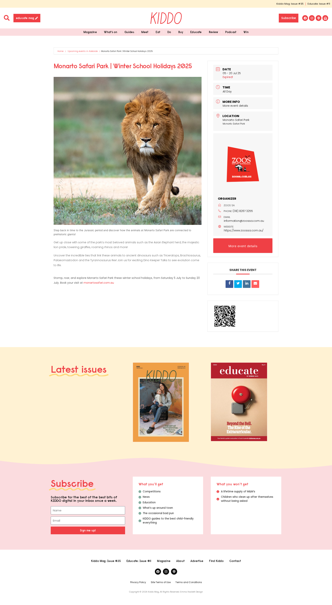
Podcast (230, 32)
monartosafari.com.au (99, 283)
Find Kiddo (216, 561)
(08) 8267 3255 (243, 211)
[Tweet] (238, 284)
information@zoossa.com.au (244, 221)
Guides (129, 32)
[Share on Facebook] (229, 284)
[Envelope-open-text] (325, 18)
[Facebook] (305, 18)
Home (60, 51)
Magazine (90, 32)
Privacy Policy (138, 582)
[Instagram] (312, 18)
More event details (235, 106)
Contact (235, 561)
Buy (180, 32)
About (180, 561)
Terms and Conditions (188, 582)
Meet (145, 32)
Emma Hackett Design (191, 591)
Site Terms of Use (161, 582)
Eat (158, 32)
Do (169, 32)
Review (213, 32)
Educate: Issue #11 (319, 4)
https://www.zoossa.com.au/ (243, 230)
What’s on (110, 32)
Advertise (196, 561)
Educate (196, 32)
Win (246, 32)
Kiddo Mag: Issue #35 (290, 4)
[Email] (255, 284)
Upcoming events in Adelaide (83, 51)
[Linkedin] (247, 284)
